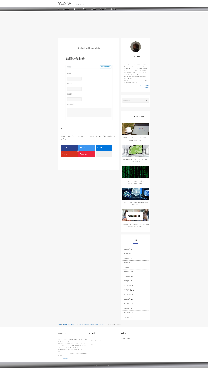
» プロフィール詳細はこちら (64, 358)
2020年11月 (127, 290)
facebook (66, 148)
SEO (94, 9)
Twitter (146, 87)
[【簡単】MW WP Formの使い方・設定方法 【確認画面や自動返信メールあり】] (135, 215)
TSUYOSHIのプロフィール (96, 340)
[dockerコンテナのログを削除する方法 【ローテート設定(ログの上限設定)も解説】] (135, 172)
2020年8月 (127, 303)
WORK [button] (103, 9)
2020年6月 (127, 312)
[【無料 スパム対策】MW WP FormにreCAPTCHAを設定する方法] (135, 194)
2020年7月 (127, 308)
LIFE (114, 9)
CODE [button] (66, 9)
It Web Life (100, 365)
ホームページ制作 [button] (80, 9)
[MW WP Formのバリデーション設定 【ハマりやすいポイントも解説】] (135, 151)
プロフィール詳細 (143, 85)
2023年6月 (127, 249)
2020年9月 (127, 299)
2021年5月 (127, 263)
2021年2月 (127, 276)
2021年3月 (127, 272)
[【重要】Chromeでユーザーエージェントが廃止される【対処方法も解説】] (135, 129)
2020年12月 (127, 285)
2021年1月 (127, 281)
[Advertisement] (104, 23)
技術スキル (93, 344)
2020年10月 (127, 294)
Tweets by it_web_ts (125, 338)
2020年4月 (127, 317)
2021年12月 (127, 253)
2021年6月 (127, 258)
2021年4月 (127, 267)
